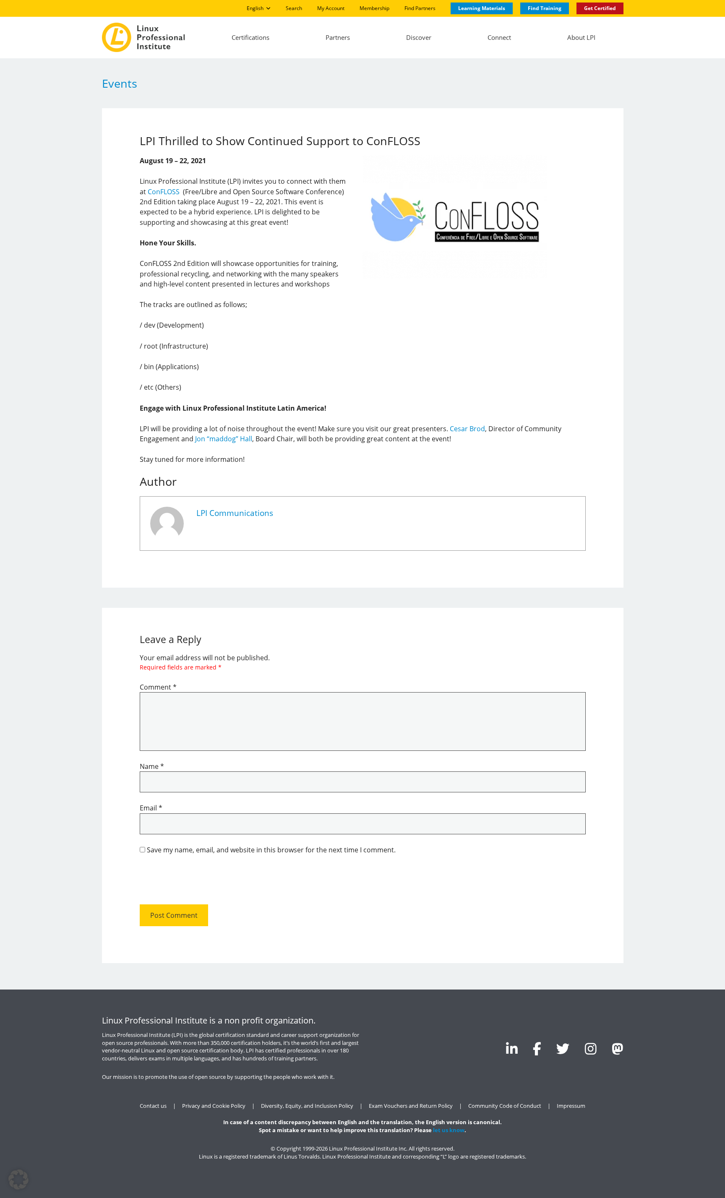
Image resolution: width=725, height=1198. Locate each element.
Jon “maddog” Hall (223, 438)
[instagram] (591, 1048)
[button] (18, 1179)
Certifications (250, 37)
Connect (499, 37)
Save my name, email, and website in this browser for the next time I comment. (271, 849)
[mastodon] (617, 1048)
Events (119, 83)
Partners (338, 37)
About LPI (581, 37)
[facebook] (537, 1048)
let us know (448, 1130)
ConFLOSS (164, 191)
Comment (158, 687)
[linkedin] (512, 1048)
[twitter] (563, 1048)
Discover (418, 37)
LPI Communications (234, 512)
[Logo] (143, 37)
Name (152, 766)
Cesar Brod (467, 428)
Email (151, 808)
